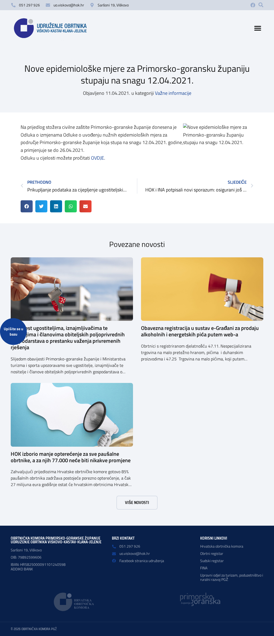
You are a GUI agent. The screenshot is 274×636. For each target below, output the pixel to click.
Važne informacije (173, 93)
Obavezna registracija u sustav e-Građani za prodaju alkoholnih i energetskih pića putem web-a (200, 331)
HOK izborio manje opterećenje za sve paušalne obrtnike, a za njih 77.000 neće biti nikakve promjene (71, 457)
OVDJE (97, 157)
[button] (260, 4)
